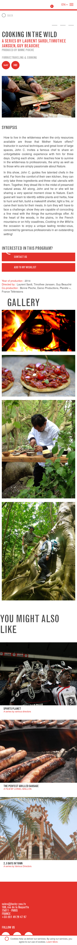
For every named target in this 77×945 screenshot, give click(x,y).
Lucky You (9, 4)
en (63, 4)
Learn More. (52, 941)
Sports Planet (12, 708)
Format (6, 58)
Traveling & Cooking (24, 58)
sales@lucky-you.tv (14, 904)
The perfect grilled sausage (21, 786)
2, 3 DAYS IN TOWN (13, 863)
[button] (38, 257)
